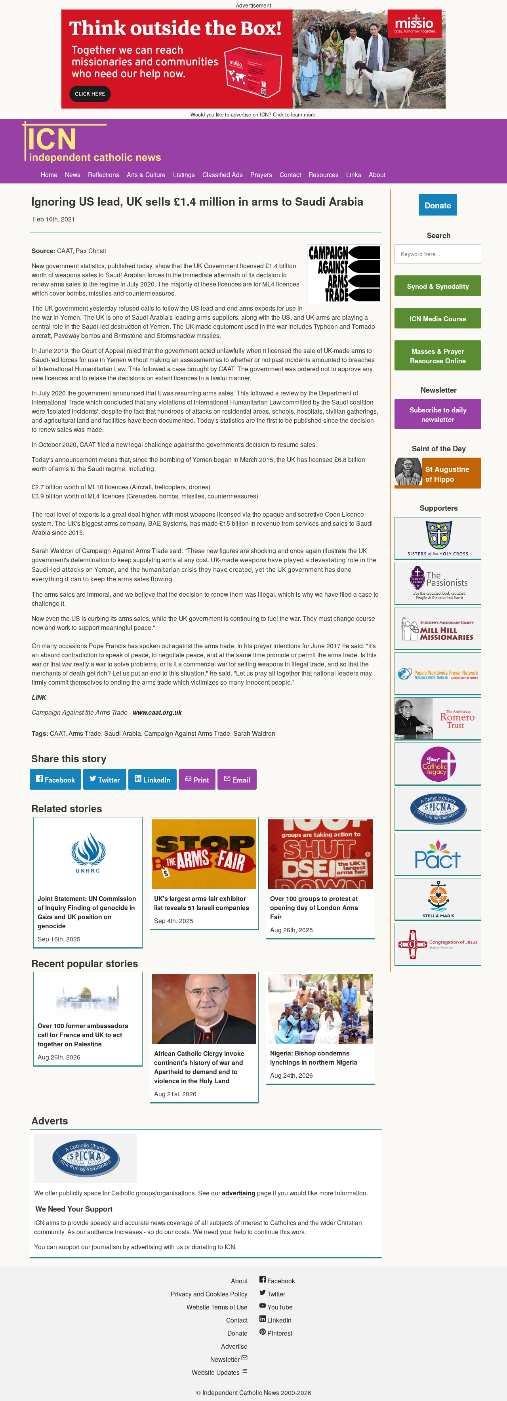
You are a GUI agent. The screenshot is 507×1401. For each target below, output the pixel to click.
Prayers (261, 174)
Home (49, 174)
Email (240, 779)
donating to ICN (213, 1246)
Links (353, 174)
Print (200, 779)
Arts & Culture (146, 174)
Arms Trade (85, 733)
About (377, 174)
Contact (290, 174)
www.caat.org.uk (157, 712)
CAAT (57, 733)
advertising (238, 1192)
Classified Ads (222, 174)
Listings (184, 174)
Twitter (108, 779)
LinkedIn (155, 779)
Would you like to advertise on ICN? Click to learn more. (254, 114)
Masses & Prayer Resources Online (438, 355)
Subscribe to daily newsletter (438, 414)
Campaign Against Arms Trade (187, 733)
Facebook (59, 779)
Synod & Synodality (438, 286)
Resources (324, 174)
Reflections (103, 174)
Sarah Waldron (254, 733)
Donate (438, 205)
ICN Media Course (438, 318)
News (72, 174)
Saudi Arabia (122, 733)
